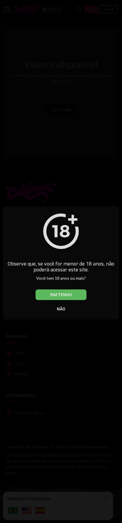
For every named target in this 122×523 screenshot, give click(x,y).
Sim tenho (61, 294)
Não (61, 309)
